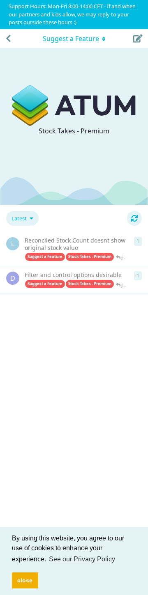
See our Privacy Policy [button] (82, 559)
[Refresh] (134, 218)
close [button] (24, 580)
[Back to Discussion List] (8, 38)
